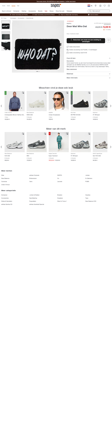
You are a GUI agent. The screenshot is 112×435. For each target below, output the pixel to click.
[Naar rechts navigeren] (61, 47)
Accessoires (21, 18)
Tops (86, 198)
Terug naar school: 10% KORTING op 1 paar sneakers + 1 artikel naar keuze (56, 1)
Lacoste (59, 181)
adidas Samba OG (6, 204)
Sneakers (60, 198)
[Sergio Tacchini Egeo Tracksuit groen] (59, 142)
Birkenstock (33, 178)
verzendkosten (107, 24)
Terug (4, 18)
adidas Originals (34, 175)
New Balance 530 (90, 201)
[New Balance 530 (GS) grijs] (15, 142)
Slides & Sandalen (6, 201)
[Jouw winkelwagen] (109, 6)
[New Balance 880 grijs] (37, 142)
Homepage (13, 18)
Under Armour (5, 185)
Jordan (87, 175)
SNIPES (69, 23)
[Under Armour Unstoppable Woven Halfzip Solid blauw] (15, 101)
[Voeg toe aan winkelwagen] (23, 93)
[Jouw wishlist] (104, 6)
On (58, 178)
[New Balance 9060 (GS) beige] (37, 101)
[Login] (100, 6)
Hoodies (87, 195)
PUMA (87, 181)
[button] (38, 46)
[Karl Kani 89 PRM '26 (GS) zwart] (81, 101)
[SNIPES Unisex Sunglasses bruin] (59, 101)
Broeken (59, 195)
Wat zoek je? (96, 11)
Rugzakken (32, 201)
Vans (30, 181)
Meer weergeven (72, 69)
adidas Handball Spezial (36, 204)
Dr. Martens (88, 178)
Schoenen (4, 195)
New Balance (5, 178)
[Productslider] (5, 24)
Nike (2, 175)
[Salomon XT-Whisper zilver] (81, 142)
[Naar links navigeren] (15, 47)
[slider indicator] (37, 71)
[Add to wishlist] (109, 40)
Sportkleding (33, 198)
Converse (4, 181)
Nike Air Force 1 (62, 201)
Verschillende (29, 18)
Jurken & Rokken (34, 195)
